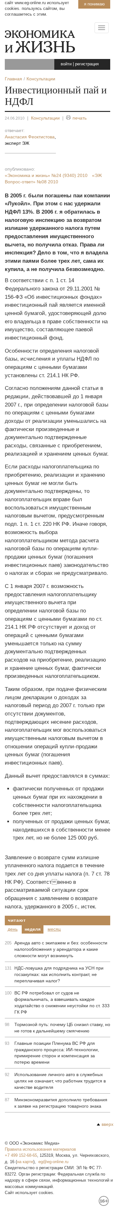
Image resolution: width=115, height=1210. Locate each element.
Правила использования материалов (40, 1149)
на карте (25, 1161)
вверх (107, 1124)
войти (66, 64)
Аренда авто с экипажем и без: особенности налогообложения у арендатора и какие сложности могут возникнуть (60, 949)
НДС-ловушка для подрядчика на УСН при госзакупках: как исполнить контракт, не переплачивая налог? (58, 974)
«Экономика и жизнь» (46, 175)
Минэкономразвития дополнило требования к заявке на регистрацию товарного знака (60, 1103)
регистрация (87, 64)
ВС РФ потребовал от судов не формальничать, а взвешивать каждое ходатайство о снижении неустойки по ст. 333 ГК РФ (62, 1002)
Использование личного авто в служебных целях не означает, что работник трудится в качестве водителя (60, 1081)
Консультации (45, 118)
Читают (17, 920)
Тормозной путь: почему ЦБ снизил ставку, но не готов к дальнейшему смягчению (62, 1027)
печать (80, 118)
